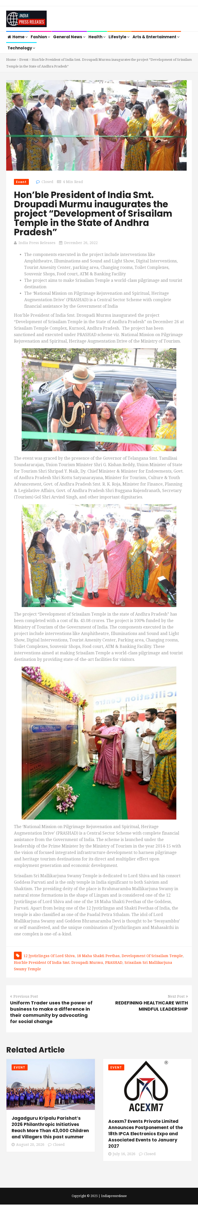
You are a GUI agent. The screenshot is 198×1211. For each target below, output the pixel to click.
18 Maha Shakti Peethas (98, 956)
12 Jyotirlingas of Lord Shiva (49, 956)
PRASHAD (113, 962)
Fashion (39, 37)
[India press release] (26, 19)
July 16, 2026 (124, 1154)
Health (95, 37)
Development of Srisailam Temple (152, 956)
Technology (20, 48)
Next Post (176, 996)
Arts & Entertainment (155, 37)
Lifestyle (118, 37)
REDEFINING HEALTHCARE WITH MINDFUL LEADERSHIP (151, 1006)
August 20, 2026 (30, 1144)
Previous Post (25, 996)
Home (18, 37)
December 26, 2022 (81, 243)
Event (23, 60)
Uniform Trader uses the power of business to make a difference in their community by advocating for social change (51, 1012)
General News (68, 37)
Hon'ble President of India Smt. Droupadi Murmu (58, 962)
